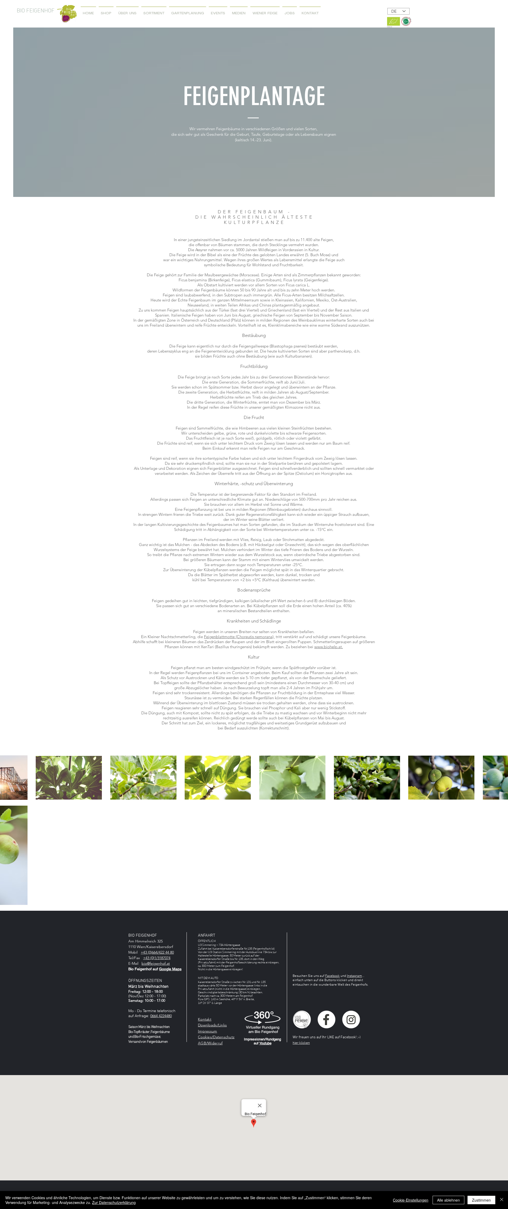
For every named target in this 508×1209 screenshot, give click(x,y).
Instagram (354, 976)
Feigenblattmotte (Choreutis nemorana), (239, 636)
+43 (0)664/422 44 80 (157, 952)
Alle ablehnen (448, 1200)
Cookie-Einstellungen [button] (410, 1200)
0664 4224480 (161, 1015)
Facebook (332, 976)
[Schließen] (501, 1200)
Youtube (265, 1043)
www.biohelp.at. (328, 646)
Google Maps (170, 969)
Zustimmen (481, 1200)
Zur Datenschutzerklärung (114, 1202)
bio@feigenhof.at (156, 963)
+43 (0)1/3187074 (156, 957)
